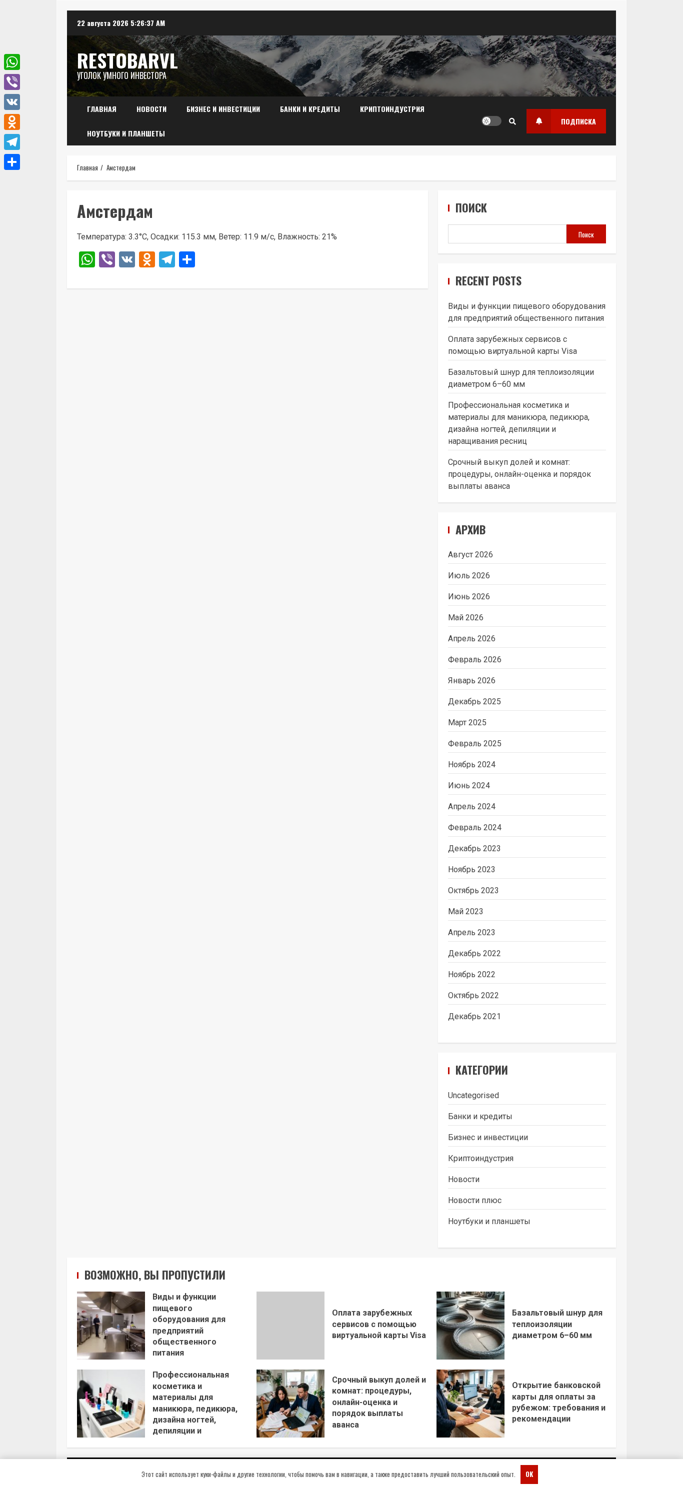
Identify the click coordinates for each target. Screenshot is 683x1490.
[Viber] (12, 82)
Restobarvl (127, 60)
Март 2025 (467, 722)
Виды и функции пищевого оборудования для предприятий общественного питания (111, 1326)
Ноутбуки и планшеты (126, 133)
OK (529, 1474)
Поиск (471, 207)
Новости (151, 108)
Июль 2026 (469, 575)
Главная (101, 108)
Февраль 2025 (475, 743)
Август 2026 (470, 554)
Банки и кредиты (310, 108)
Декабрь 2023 (474, 848)
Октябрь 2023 (473, 890)
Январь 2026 (472, 680)
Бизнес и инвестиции (223, 108)
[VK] (12, 102)
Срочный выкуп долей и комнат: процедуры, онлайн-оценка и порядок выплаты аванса (519, 474)
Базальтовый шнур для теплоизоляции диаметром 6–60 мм (470, 1326)
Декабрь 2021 (474, 1016)
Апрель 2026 (472, 638)
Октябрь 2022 (473, 995)
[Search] (512, 120)
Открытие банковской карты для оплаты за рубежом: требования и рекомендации (470, 1404)
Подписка (578, 121)
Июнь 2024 (469, 785)
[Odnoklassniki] (12, 122)
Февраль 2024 (475, 827)
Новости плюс (475, 1200)
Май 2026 (466, 617)
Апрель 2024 (472, 806)
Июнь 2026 (469, 596)
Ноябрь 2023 (472, 869)
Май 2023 (466, 911)
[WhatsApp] (12, 62)
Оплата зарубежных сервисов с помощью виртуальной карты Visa (290, 1326)
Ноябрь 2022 (472, 974)
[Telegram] (12, 142)
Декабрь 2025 (474, 701)
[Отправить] (12, 162)
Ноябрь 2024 (472, 764)
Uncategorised (473, 1095)
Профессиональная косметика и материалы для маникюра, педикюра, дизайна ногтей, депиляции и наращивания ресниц (111, 1404)
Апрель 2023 (472, 932)
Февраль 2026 (475, 659)
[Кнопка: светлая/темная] (492, 121)
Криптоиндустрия (392, 108)
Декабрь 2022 (474, 953)
